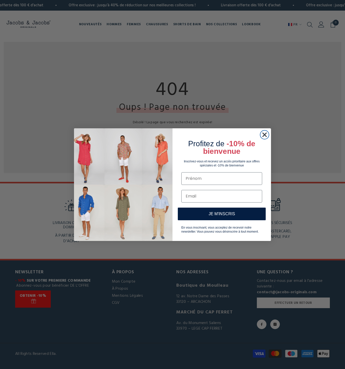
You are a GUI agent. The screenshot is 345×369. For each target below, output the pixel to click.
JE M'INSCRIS (222, 214)
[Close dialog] (264, 134)
